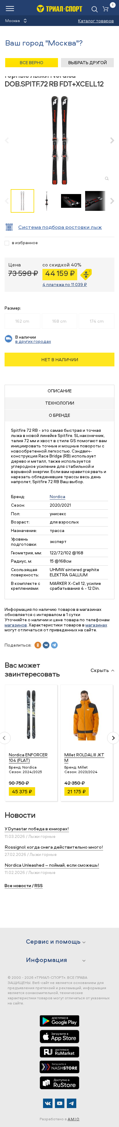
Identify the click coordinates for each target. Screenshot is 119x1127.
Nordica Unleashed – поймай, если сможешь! (52, 865)
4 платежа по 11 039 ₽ (64, 284)
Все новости (18, 885)
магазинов (16, 625)
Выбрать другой (87, 62)
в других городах (33, 341)
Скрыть (100, 670)
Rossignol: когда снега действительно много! (54, 847)
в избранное (25, 242)
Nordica (57, 496)
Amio (74, 1118)
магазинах (96, 625)
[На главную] (59, 8)
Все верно (31, 62)
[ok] (37, 645)
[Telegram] (71, 1103)
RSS (38, 885)
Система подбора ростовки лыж (60, 226)
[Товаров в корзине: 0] (107, 9)
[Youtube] (59, 1103)
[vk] (46, 645)
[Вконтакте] (47, 1103)
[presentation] (10, 140)
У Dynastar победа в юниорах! (37, 828)
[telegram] (54, 645)
